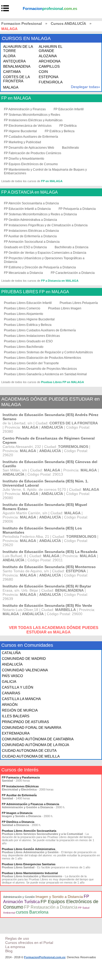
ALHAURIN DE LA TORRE (18, 48)
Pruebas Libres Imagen (64, 308)
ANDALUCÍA (12, 664)
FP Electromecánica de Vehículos (28, 126)
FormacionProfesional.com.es (44, 957)
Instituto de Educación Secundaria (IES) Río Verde (47, 605)
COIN (43, 72)
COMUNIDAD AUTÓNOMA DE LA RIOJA (35, 745)
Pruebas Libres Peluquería (79, 303)
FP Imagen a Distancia (17, 813)
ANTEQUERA (14, 61)
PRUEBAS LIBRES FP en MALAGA (35, 292)
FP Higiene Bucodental (20, 131)
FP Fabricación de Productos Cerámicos (32, 153)
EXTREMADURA (16, 733)
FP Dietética (68, 126)
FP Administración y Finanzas (25, 109)
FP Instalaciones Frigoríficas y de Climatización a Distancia (46, 225)
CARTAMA (12, 72)
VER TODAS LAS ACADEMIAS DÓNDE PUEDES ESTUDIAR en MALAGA (53, 629)
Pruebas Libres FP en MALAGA (62, 382)
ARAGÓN (10, 704)
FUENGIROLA (51, 82)
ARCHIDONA (49, 61)
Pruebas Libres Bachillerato (23, 347)
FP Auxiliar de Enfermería (19, 795)
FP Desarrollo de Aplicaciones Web (29, 147)
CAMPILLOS (49, 66)
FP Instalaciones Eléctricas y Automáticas (33, 120)
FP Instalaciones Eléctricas (20, 786)
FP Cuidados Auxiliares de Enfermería (31, 136)
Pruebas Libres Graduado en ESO (28, 341)
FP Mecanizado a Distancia (23, 273)
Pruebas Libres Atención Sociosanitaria (29, 830)
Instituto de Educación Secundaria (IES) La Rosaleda (50, 552)
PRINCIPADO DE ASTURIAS (25, 722)
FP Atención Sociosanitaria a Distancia (31, 203)
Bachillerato (70, 147)
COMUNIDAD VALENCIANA (25, 670)
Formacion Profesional (21, 23)
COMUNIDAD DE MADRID (24, 658)
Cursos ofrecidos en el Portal (29, 942)
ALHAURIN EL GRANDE (50, 48)
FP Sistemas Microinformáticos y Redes (32, 115)
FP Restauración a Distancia (50, 907)
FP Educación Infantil (69, 109)
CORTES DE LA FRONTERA (16, 79)
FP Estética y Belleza (60, 131)
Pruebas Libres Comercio (22, 308)
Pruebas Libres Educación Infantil (28, 303)
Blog (9, 951)
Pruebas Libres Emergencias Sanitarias (28, 864)
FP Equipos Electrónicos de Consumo (31, 164)
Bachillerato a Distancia (71, 247)
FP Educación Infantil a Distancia (27, 209)
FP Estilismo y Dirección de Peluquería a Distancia (40, 267)
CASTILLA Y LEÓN (17, 687)
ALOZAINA (48, 56)
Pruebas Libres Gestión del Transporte (31, 363)
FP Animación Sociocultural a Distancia (32, 242)
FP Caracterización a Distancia (73, 273)
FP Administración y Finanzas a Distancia (30, 804)
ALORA (9, 56)
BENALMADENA (16, 66)
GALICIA (9, 681)
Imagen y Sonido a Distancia (59, 896)
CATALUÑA (11, 653)
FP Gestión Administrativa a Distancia (30, 220)
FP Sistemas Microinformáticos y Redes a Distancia (40, 214)
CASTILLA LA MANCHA (21, 699)
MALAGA (10, 87)
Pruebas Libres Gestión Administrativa (28, 849)
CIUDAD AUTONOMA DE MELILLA (31, 756)
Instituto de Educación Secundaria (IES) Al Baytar (47, 586)
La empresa (15, 947)
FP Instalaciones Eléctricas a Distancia (31, 231)
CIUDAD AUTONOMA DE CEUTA (29, 750)
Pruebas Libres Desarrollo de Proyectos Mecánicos (40, 369)
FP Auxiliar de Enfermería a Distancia (30, 236)
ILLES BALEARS (15, 716)
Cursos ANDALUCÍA (68, 23)
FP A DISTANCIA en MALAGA (29, 192)
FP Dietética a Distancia (18, 821)
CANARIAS (11, 693)
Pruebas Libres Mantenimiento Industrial (30, 873)
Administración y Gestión (19, 896)
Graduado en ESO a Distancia (25, 247)
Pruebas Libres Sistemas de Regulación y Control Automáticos (48, 352)
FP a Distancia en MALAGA (59, 280)
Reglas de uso (17, 938)
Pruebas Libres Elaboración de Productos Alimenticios (42, 358)
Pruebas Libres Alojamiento (23, 314)
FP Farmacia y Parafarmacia (21, 777)
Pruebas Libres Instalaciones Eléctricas (32, 336)
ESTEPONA (48, 77)
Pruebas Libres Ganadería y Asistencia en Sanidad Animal (45, 374)
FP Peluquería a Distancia (77, 209)
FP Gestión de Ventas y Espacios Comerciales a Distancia (45, 253)
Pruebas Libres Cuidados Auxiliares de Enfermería (40, 330)
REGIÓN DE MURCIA (20, 710)
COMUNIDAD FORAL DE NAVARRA (31, 727)
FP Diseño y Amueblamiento (24, 158)
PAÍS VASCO (12, 676)
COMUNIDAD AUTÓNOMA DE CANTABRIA (37, 739)
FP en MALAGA (16, 98)
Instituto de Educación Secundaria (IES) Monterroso (49, 567)
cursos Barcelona (32, 912)
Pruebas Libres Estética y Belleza (28, 325)
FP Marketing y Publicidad (22, 142)
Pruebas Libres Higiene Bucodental (29, 319)
